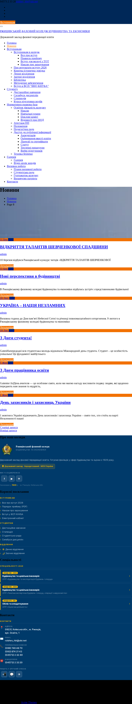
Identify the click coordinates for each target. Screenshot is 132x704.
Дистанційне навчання (27, 92)
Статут (25, 144)
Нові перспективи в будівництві (30, 276)
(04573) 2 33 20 (14, 662)
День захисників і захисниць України (35, 402)
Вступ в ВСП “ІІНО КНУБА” (31, 86)
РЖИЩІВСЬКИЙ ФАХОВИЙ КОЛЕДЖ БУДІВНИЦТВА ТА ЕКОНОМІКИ (45, 31)
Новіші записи (8, 430)
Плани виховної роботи (28, 169)
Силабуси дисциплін (26, 95)
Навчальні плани (30, 113)
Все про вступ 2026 (12, 502)
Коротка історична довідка (29, 70)
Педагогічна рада (24, 129)
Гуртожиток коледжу (26, 175)
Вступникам (7, 22)
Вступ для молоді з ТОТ (35, 61)
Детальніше (7, 265)
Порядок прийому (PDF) (14, 506)
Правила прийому (31, 58)
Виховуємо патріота (25, 178)
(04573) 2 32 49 (14, 654)
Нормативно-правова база (22, 104)
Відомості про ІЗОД (32, 119)
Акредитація (28, 135)
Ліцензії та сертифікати (34, 141)
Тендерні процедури (33, 147)
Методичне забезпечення (28, 82)
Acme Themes (29, 702)
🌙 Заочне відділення (13, 553)
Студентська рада (24, 172)
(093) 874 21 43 (13, 651)
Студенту (12, 89)
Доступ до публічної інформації (32, 132)
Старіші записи (9, 427)
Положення (20, 126)
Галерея (11, 156)
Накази (25, 110)
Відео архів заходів (25, 163)
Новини (11, 46)
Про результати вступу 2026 (30, 67)
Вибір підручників (31, 150)
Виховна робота (16, 166)
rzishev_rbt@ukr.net (27, 1)
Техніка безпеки (23, 153)
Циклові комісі (29, 116)
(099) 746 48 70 (14, 648)
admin (3, 254)
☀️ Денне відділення (13, 549)
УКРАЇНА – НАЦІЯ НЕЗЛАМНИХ (32, 305)
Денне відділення (24, 73)
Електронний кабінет (13, 518)
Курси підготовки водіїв (28, 101)
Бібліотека (20, 79)
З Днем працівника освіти (24, 370)
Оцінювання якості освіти (36, 138)
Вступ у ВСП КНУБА (12, 514)
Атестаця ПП (21, 123)
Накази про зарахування (35, 64)
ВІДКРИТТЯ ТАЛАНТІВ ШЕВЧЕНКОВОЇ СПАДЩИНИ (54, 247)
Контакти (12, 181)
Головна (11, 42)
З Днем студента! (16, 338)
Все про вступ (29, 55)
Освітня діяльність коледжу (30, 107)
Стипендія (20, 98)
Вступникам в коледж (27, 52)
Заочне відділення (24, 76)
